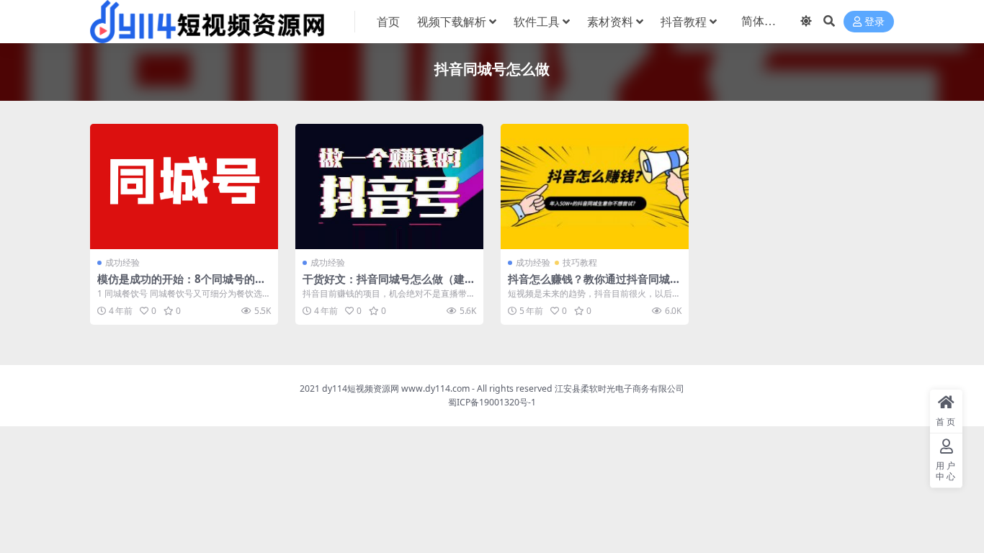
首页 (388, 22)
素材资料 (610, 22)
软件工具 (537, 22)
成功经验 (122, 262)
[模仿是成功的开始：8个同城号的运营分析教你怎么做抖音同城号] (184, 186)
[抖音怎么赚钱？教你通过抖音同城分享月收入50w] (595, 186)
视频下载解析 (451, 22)
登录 (874, 22)
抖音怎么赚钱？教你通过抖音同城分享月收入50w (594, 285)
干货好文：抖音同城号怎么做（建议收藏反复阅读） (389, 285)
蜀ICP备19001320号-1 (492, 402)
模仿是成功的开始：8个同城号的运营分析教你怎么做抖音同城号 (181, 285)
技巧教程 (580, 262)
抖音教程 (684, 22)
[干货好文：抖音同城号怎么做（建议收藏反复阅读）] (389, 186)
